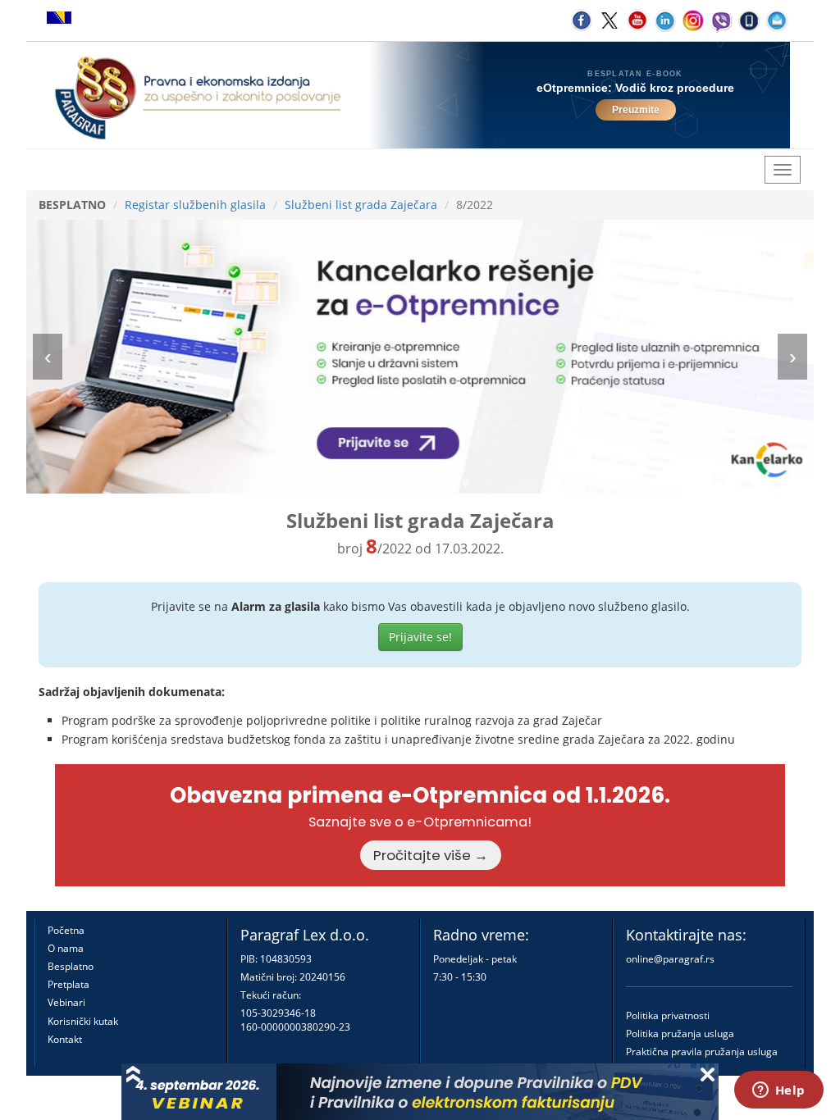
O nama (66, 948)
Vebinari (66, 1002)
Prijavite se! (420, 636)
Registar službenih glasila (195, 204)
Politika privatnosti (668, 1015)
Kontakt (65, 1039)
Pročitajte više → (430, 855)
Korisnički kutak (83, 1021)
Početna (66, 930)
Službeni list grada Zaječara (361, 204)
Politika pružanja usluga (680, 1033)
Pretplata (68, 984)
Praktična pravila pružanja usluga (702, 1052)
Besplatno (71, 966)
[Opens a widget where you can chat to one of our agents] (778, 1091)
